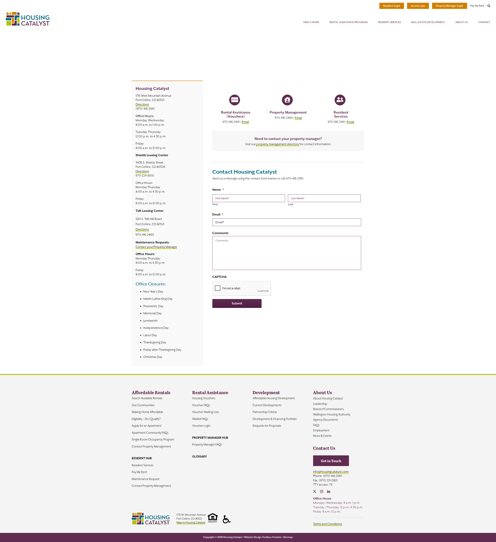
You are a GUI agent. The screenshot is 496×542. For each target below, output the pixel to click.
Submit (237, 303)
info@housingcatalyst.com (331, 471)
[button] (488, 6)
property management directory (277, 144)
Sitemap (288, 537)
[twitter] (314, 491)
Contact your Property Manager (156, 247)
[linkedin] (328, 491)
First (215, 204)
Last (290, 204)
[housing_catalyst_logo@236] (27, 13)
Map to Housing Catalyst (191, 522)
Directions (142, 104)
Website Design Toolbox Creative (263, 537)
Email (245, 122)
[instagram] (321, 491)
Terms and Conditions (327, 524)
